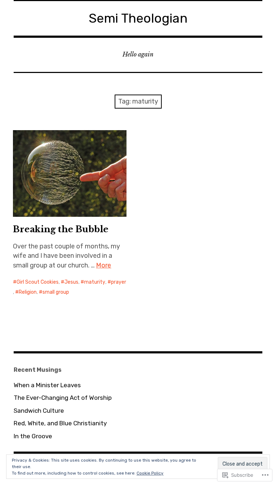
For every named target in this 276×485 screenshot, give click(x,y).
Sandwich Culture (39, 410)
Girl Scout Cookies (38, 282)
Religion (28, 292)
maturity (94, 282)
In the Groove (33, 436)
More (103, 265)
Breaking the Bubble (61, 229)
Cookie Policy (150, 473)
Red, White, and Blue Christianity (60, 423)
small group (55, 292)
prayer (118, 282)
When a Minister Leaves (47, 385)
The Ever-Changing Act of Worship (63, 397)
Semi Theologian (138, 18)
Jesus (71, 282)
